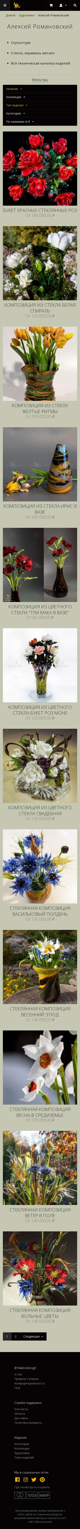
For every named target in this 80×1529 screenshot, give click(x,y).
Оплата (19, 1414)
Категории (21, 1444)
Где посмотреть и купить (32, 1487)
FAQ (17, 1388)
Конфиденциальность (29, 1383)
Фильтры (40, 79)
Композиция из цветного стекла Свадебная (40, 811)
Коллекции (21, 1448)
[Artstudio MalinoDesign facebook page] (18, 1479)
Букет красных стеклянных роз (40, 210)
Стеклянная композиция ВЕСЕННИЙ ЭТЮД (40, 1012)
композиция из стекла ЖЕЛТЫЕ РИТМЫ (40, 409)
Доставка (21, 1418)
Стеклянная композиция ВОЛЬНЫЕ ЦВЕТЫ (40, 1313)
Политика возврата (28, 1422)
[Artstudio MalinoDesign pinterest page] (42, 1479)
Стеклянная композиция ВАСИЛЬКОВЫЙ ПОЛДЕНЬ (40, 911)
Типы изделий (24, 1457)
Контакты (21, 1409)
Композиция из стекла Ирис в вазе (40, 509)
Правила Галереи (26, 1379)
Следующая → (33, 1336)
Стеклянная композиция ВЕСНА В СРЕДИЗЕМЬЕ (40, 1112)
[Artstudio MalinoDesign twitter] (35, 1479)
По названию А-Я (18, 122)
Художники (26, 15)
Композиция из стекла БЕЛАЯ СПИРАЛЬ (40, 308)
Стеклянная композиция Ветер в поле (40, 1213)
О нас (18, 1374)
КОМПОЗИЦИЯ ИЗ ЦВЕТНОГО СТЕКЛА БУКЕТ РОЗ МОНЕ (40, 710)
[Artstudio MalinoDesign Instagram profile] (27, 1479)
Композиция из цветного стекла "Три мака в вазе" (40, 610)
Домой (10, 15)
